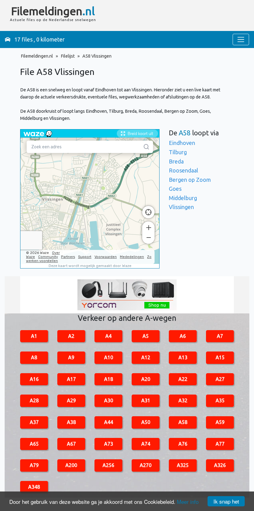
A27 (220, 379)
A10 (108, 357)
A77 (220, 444)
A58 (182, 422)
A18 (108, 379)
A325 (183, 465)
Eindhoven (182, 143)
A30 (108, 400)
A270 (145, 465)
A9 (71, 357)
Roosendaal (183, 170)
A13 (182, 357)
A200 (71, 465)
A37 (34, 422)
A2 (71, 336)
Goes (175, 189)
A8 (34, 357)
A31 (145, 400)
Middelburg (183, 198)
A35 (220, 400)
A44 (108, 422)
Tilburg (178, 152)
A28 (34, 400)
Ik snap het (226, 501)
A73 (108, 444)
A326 (220, 465)
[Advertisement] (169, 15)
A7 (220, 336)
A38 (71, 422)
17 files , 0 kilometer (38, 39)
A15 (220, 357)
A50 (145, 422)
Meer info (188, 501)
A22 (182, 379)
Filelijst (68, 56)
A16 (34, 379)
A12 (145, 357)
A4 (108, 336)
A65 (34, 444)
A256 (108, 465)
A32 (182, 400)
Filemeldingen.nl (37, 56)
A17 (71, 379)
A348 (34, 487)
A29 (71, 400)
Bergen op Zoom (190, 180)
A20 (145, 379)
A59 (220, 422)
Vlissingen (181, 207)
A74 (145, 444)
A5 (145, 336)
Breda (176, 161)
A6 (183, 336)
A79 (34, 465)
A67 (71, 444)
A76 (182, 444)
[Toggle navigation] (241, 39)
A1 (34, 336)
